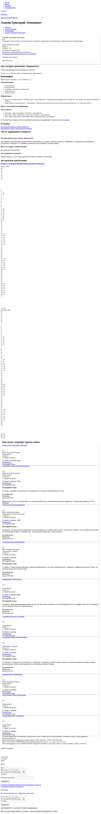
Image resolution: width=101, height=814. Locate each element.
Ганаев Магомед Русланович (13, 716)
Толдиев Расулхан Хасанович (13, 616)
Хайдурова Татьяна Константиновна (15, 466)
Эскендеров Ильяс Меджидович (14, 695)
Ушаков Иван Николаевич (11, 579)
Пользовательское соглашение (12, 786)
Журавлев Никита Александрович (14, 637)
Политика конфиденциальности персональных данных (21, 785)
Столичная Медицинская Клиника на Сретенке (19, 54)
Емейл (67, 120)
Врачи (7, 4)
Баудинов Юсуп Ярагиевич (12, 674)
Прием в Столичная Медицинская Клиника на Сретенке (22, 163)
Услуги (7, 2)
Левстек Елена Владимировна (13, 505)
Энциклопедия (10, 8)
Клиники (8, 6)
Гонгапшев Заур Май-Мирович (13, 542)
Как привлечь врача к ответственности (15, 127)
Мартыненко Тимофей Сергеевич (14, 445)
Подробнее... (7, 462)
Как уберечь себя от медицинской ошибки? (16, 128)
